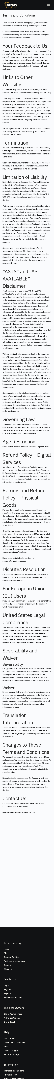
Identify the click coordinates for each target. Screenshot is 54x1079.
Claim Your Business (13, 1014)
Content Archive (11, 957)
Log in (7, 985)
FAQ (6, 1046)
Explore (7, 993)
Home (6, 949)
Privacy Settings (11, 1054)
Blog (6, 953)
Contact (7, 965)
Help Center (9, 1038)
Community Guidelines (14, 1042)
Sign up (7, 989)
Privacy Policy (10, 1075)
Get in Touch (9, 1022)
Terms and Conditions (14, 1071)
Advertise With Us (12, 1018)
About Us (8, 969)
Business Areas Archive (14, 961)
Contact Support (11, 1050)
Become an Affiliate (13, 997)
